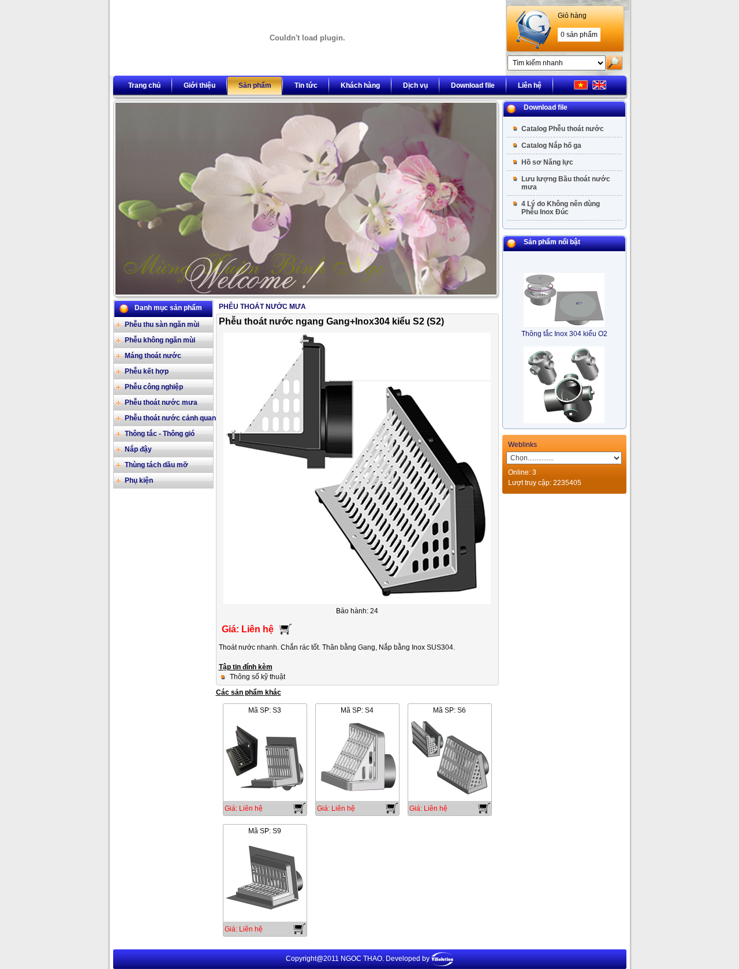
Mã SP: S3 (264, 710)
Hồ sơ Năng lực (547, 162)
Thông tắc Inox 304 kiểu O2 (564, 320)
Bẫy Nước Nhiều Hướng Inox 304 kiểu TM (564, 420)
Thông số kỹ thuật (257, 677)
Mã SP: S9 (264, 831)
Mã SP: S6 (449, 710)
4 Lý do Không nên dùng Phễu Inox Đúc (560, 208)
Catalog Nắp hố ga (551, 145)
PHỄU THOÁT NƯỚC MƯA (262, 307)
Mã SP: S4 (357, 710)
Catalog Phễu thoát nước (562, 129)
